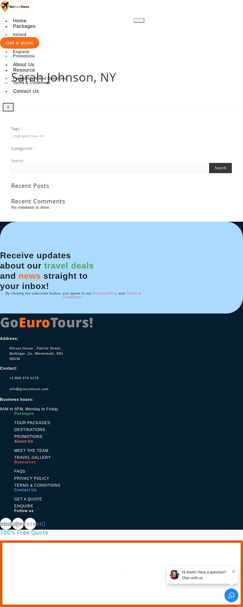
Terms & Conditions (31, 83)
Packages (24, 26)
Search (17, 160)
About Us (23, 64)
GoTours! (46, 322)
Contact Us (26, 91)
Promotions (24, 56)
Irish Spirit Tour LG (28, 136)
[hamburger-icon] (139, 20)
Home (20, 20)
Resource (24, 70)
